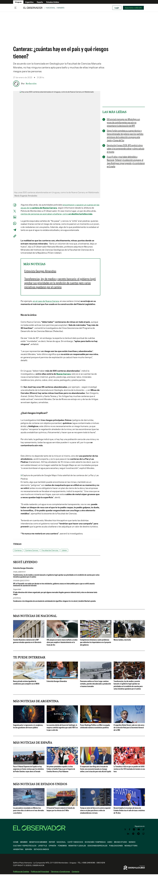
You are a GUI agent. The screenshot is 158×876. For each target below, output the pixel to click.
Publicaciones (116, 846)
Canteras (18, 550)
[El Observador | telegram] (138, 833)
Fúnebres (62, 846)
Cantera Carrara (31, 550)
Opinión (52, 846)
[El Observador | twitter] (125, 829)
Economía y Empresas (95, 842)
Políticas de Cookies (21, 871)
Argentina (29, 2)
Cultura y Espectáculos (24, 846)
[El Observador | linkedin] (128, 833)
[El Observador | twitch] (143, 833)
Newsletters (130, 846)
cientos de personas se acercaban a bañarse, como (56, 214)
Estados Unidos (52, 2)
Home (15, 842)
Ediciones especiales (97, 846)
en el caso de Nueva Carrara (46, 301)
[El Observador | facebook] (129, 829)
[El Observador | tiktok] (143, 829)
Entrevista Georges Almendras (23, 568)
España (40, 2)
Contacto (75, 871)
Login (117, 8)
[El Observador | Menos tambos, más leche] (129, 637)
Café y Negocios (75, 842)
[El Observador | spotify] (133, 833)
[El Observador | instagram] (134, 829)
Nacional (50, 8)
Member (24, 842)
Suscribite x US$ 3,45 (133, 8)
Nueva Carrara (63, 374)
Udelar (64, 550)
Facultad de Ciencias (50, 550)
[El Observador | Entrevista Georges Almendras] (62, 678)
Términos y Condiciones (60, 871)
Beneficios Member (38, 842)
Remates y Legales (77, 846)
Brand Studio (120, 842)
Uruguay (18, 2)
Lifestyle (42, 846)
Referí (52, 842)
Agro (109, 842)
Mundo (132, 842)
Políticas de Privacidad (40, 871)
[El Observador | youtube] (139, 829)
